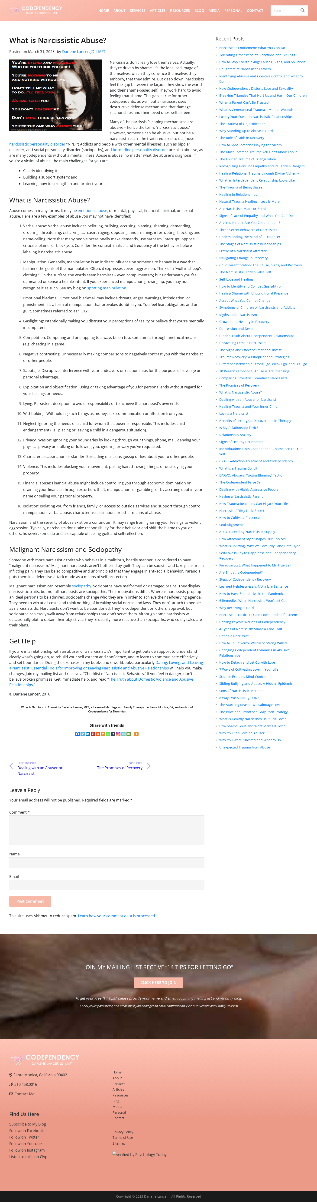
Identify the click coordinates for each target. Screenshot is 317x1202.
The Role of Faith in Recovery (241, 138)
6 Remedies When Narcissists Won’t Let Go (252, 600)
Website (203, 1006)
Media (117, 1106)
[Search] (303, 10)
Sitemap (119, 1143)
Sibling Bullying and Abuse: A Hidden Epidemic (256, 683)
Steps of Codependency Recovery (245, 579)
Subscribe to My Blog (27, 1124)
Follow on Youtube (25, 1143)
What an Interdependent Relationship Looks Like (257, 180)
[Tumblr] (113, 734)
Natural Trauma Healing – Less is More (249, 201)
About (117, 1078)
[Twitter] (83, 734)
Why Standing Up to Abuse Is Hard (246, 131)
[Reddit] (98, 734)
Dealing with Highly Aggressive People (248, 489)
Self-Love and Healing (236, 279)
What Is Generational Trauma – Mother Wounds (256, 109)
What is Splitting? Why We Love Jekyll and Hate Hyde (259, 546)
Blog (116, 1101)
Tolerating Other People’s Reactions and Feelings (257, 55)
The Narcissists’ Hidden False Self (245, 272)
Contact (118, 1118)
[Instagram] (118, 734)
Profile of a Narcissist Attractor (243, 251)
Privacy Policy (123, 1132)
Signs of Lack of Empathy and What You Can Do (256, 215)
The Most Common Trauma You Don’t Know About (258, 152)
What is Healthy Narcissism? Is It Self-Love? (252, 719)
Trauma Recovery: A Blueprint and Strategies (254, 357)
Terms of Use (123, 1137)
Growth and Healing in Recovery (244, 321)
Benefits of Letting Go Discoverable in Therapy (255, 420)
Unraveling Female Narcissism (242, 343)
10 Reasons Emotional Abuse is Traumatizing (254, 371)
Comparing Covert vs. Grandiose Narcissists (253, 378)
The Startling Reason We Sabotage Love (250, 704)
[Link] (35, 11)
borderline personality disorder (140, 149)
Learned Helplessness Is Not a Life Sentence (253, 586)
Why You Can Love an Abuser (242, 733)
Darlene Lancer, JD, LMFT (83, 51)
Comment (19, 812)
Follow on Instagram (27, 1150)
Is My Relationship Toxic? (238, 427)
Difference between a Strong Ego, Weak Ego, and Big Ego (263, 364)
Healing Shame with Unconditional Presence (253, 293)
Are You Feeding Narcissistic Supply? (247, 532)
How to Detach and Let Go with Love (247, 662)
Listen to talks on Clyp (28, 1156)
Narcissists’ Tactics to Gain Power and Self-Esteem (258, 615)
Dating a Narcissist (234, 636)
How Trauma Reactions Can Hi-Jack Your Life (253, 503)
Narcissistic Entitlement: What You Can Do (252, 48)
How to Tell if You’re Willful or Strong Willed (253, 643)
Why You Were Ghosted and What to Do (250, 740)
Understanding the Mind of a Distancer (249, 237)
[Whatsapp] (108, 734)
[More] (136, 734)
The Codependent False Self (241, 482)
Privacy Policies (226, 1006)
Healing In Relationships (238, 194)
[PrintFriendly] (123, 734)
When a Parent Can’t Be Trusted (244, 102)
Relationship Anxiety (235, 435)
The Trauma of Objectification (242, 124)
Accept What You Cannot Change (244, 300)
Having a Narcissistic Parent (241, 496)
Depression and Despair (238, 328)
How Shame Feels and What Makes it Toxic (252, 726)
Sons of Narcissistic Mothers (241, 691)
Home (117, 1072)
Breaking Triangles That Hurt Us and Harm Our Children (263, 95)
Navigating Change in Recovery (243, 258)
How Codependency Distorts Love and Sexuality (256, 88)
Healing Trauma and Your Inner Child (248, 406)
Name (14, 854)
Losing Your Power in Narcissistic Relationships (256, 116)
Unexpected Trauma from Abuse (244, 747)
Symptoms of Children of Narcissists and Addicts (257, 307)
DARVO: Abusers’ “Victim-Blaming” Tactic (250, 475)
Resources (121, 1095)
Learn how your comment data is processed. (117, 915)
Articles (118, 1089)
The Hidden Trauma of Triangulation (247, 159)
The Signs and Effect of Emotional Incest (250, 350)
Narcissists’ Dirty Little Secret (241, 510)
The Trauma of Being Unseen (242, 187)
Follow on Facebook (26, 1130)
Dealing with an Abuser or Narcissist (247, 399)
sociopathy (81, 586)
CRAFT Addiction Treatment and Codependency (256, 461)
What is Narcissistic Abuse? (240, 392)
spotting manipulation (106, 288)
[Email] (128, 734)
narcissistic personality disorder (37, 144)
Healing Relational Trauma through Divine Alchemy (259, 173)
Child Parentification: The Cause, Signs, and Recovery (260, 265)
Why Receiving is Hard (236, 608)
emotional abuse (92, 210)
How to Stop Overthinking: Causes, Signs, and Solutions (262, 62)
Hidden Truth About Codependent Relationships (256, 336)
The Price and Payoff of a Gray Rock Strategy (253, 712)
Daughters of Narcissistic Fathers (245, 69)
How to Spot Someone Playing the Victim (250, 145)
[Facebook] (77, 734)
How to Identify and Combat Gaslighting (250, 286)
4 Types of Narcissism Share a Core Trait (250, 629)
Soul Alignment (231, 525)
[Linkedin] (88, 734)
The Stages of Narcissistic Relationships (250, 244)
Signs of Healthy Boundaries (241, 442)
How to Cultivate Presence (239, 517)
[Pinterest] (93, 734)
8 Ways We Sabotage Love (239, 697)
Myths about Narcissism (238, 314)
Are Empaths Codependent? (241, 572)
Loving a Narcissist (233, 413)
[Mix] (103, 734)
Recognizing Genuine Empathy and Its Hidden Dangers (262, 166)
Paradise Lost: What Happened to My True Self (255, 565)
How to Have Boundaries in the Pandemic (251, 593)
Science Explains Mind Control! (243, 676)
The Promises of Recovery (239, 385)
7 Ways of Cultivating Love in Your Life (248, 669)
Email (14, 876)
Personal (119, 1112)
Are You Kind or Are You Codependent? (249, 222)
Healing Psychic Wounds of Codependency (252, 622)
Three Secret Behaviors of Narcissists (248, 230)
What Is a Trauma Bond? (238, 468)
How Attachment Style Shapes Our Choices (252, 539)
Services (119, 1084)
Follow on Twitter (24, 1137)
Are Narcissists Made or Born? (242, 208)
